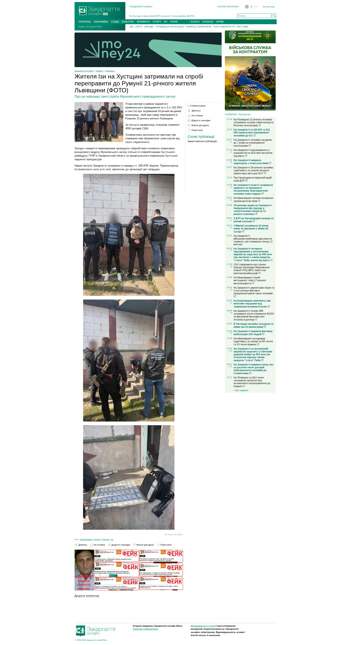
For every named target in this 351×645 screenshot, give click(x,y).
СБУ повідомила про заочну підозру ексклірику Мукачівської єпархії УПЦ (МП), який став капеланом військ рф (252, 269)
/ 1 (231, 142)
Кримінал (110, 71)
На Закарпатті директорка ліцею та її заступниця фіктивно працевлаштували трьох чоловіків (254, 290)
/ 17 (230, 366)
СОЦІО (115, 21)
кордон (97, 539)
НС (166, 21)
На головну (99, 545)
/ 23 (230, 351)
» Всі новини (241, 390)
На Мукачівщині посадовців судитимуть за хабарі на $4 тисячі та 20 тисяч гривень (253, 341)
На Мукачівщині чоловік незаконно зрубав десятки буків (253, 200)
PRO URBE (242, 26)
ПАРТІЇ (138, 26)
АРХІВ (220, 21)
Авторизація (269, 6)
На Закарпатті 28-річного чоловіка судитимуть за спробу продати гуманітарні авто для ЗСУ (253, 170)
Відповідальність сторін (203, 626)
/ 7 (231, 251)
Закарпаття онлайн (84, 71)
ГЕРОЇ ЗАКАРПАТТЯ (224, 26)
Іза (111, 539)
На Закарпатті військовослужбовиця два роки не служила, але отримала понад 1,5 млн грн (253, 240)
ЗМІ (131, 26)
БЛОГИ (195, 21)
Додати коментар (87, 595)
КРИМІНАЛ (143, 21)
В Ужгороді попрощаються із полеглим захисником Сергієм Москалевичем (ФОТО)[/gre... (172, 16)
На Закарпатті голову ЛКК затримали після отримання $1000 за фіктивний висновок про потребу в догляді (254, 315)
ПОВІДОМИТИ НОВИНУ (140, 6)
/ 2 (231, 152)
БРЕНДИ (148, 26)
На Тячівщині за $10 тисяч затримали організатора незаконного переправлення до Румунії (252, 382)
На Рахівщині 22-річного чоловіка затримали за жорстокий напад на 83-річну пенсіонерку (253, 122)
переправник (86, 539)
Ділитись (82, 545)
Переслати (165, 545)
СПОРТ (157, 21)
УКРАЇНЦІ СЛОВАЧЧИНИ (198, 26)
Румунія (105, 539)
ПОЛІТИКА (85, 21)
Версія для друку (145, 545)
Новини (99, 71)
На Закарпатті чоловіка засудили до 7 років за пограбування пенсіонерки (253, 142)
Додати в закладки (120, 545)
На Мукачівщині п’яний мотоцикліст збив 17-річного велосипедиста (250, 280)
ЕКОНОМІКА (101, 21)
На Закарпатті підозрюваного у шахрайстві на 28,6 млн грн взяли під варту (253, 153)
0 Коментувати (198, 106)
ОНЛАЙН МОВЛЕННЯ (227, 6)
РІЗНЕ (174, 21)
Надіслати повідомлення (145, 629)
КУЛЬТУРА (128, 21)
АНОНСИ (207, 21)
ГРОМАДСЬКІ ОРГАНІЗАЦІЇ (169, 26)
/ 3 (231, 162)
